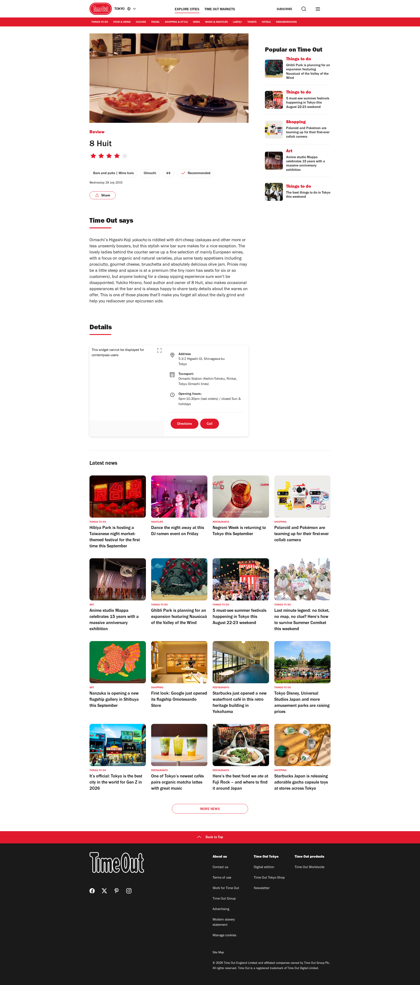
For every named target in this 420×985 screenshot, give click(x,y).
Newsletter (262, 888)
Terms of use (222, 878)
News (196, 22)
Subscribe (284, 9)
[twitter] (104, 890)
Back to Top (214, 837)
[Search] (303, 9)
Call (209, 424)
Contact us (220, 867)
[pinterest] (116, 890)
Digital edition (264, 867)
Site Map (218, 952)
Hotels (266, 22)
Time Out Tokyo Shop (269, 878)
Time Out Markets (220, 9)
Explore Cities (187, 9)
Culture (141, 22)
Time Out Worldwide (309, 867)
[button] (159, 350)
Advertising (221, 909)
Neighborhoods (286, 22)
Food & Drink (122, 22)
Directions (184, 424)
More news (210, 809)
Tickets (252, 22)
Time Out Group (224, 899)
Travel (155, 22)
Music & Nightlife (216, 22)
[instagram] (128, 890)
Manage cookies (224, 935)
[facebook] (92, 890)
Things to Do (99, 22)
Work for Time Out (226, 888)
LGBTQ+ (237, 22)
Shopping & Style (176, 22)
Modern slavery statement (224, 922)
